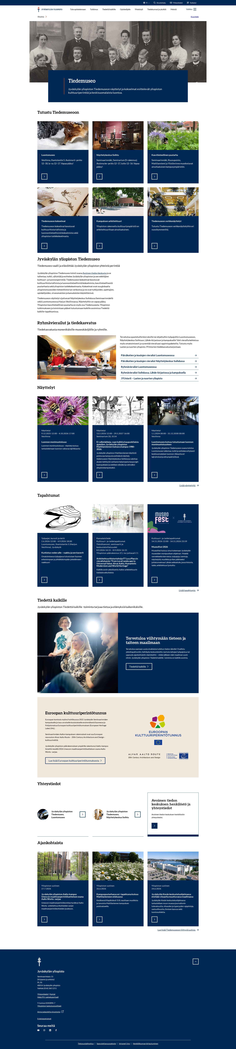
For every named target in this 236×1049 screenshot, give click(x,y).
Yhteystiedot (42, 994)
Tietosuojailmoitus (86, 1043)
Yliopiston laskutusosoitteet (49, 1006)
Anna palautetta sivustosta (48, 1012)
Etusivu (41, 16)
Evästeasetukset (44, 1018)
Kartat (52, 994)
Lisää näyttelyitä (187, 485)
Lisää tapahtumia (187, 590)
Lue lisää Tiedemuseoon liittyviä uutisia (177, 930)
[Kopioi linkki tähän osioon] (81, 112)
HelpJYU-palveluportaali (48, 997)
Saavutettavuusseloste (106, 1043)
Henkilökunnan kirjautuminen (145, 1043)
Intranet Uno (124, 1043)
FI (146, 3)
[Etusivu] (49, 9)
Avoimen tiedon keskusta (94, 273)
